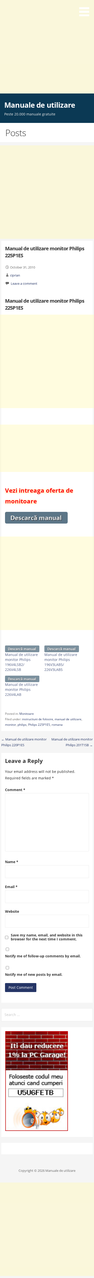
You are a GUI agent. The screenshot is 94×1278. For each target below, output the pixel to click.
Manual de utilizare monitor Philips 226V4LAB (21, 689)
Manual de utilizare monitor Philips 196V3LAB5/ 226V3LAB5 (60, 662)
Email (11, 886)
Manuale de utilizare (39, 105)
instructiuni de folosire (37, 719)
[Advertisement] (47, 46)
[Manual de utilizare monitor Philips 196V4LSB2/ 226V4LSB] (22, 648)
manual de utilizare (68, 719)
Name (11, 861)
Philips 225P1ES (39, 725)
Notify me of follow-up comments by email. (43, 956)
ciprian (15, 275)
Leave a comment (24, 283)
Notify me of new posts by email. (33, 974)
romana (57, 725)
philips (22, 725)
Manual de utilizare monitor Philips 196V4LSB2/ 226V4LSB (21, 662)
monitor (10, 725)
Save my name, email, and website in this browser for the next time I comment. (46, 937)
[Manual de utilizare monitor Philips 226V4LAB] (22, 679)
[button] (86, 9)
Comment (15, 789)
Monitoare (26, 714)
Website (12, 911)
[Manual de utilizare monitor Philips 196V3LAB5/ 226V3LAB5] (61, 648)
